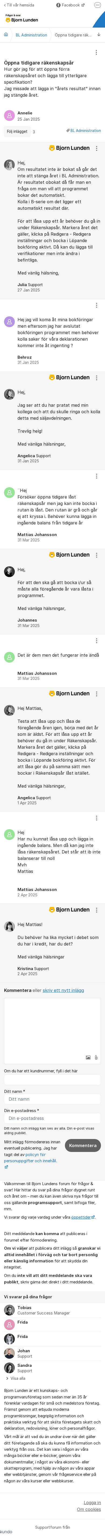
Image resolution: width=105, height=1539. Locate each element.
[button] (88, 1057)
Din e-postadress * (21, 1110)
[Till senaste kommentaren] (99, 35)
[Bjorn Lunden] (6, 34)
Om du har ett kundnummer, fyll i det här (41, 1071)
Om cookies (89, 1509)
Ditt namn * (14, 1091)
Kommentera (83, 1145)
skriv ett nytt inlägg (63, 990)
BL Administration (86, 130)
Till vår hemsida (20, 5)
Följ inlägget (17, 131)
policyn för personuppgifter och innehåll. (30, 1157)
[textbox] (52, 1025)
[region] (52, 92)
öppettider (81, 1217)
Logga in (92, 1502)
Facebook (71, 5)
